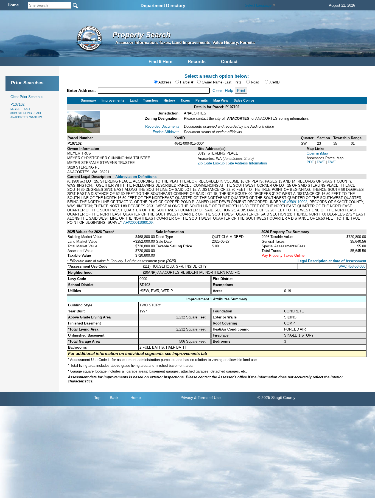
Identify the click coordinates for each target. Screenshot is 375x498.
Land (134, 100)
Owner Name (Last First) (221, 82)
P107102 (26, 110)
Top (97, 397)
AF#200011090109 (138, 222)
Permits (201, 100)
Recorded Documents (162, 126)
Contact (229, 61)
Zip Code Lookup (211, 163)
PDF (311, 162)
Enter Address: (82, 90)
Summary (88, 100)
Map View (220, 100)
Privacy (186, 397)
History (169, 100)
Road (255, 82)
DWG (332, 162)
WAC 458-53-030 (351, 266)
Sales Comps (244, 100)
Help (229, 90)
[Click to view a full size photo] (83, 132)
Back (114, 397)
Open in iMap (317, 153)
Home (135, 397)
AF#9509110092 (294, 202)
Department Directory (163, 5)
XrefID (274, 82)
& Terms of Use (207, 397)
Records (197, 61)
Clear (217, 90)
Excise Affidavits (166, 132)
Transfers (150, 100)
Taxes (185, 100)
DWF (321, 162)
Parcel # (186, 82)
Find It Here (160, 61)
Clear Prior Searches (26, 97)
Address (165, 82)
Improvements (113, 100)
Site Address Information (247, 163)
